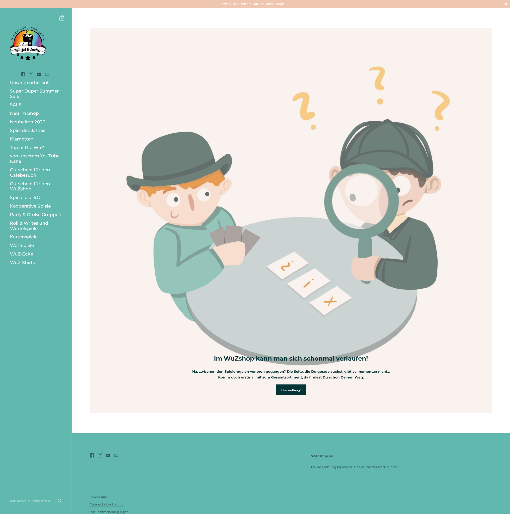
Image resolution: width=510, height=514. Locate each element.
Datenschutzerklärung (107, 504)
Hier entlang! (291, 390)
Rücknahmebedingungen (109, 512)
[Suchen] (60, 501)
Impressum (98, 497)
